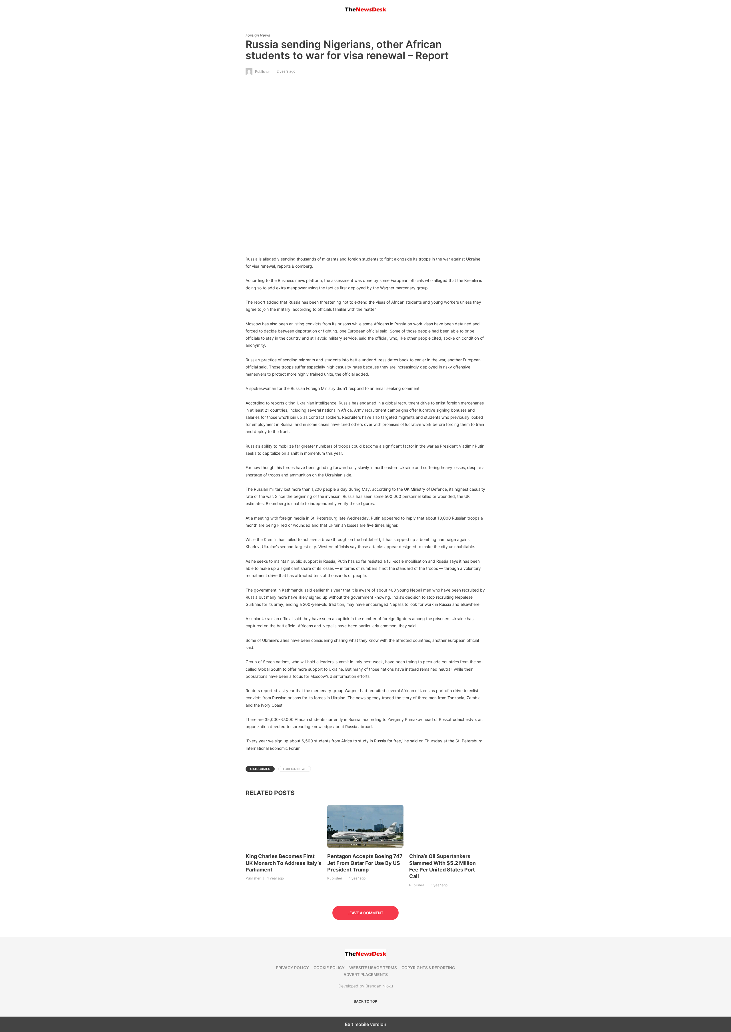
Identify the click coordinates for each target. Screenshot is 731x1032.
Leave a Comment (365, 913)
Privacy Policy (292, 967)
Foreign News (258, 35)
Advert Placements (366, 974)
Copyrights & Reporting (428, 967)
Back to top (365, 1001)
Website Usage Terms (373, 967)
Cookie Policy (329, 967)
